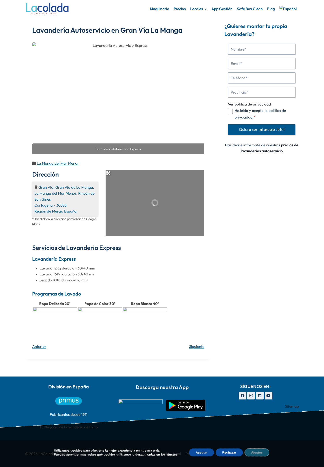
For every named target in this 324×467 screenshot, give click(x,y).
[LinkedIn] (260, 395)
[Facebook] (242, 395)
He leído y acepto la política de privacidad (260, 113)
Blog (271, 8)
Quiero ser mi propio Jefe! (262, 129)
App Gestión (222, 8)
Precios (180, 8)
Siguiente (196, 346)
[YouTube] (268, 395)
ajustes (172, 454)
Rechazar (229, 452)
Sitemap (292, 406)
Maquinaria (159, 8)
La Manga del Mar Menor (58, 163)
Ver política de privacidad (249, 104)
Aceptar (201, 452)
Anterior (39, 346)
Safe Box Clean (250, 8)
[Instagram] (251, 395)
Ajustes (257, 452)
